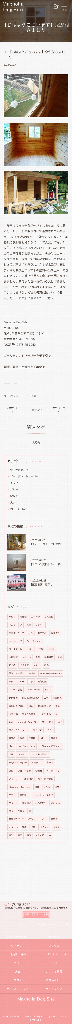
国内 (46, 665)
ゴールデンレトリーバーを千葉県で (27, 355)
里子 (60, 722)
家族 (57, 706)
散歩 (22, 738)
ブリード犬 (47, 722)
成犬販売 (57, 698)
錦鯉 (11, 771)
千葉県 (32, 738)
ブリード (13, 803)
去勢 (46, 698)
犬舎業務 (24, 665)
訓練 (37, 787)
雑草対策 (28, 779)
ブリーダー (14, 779)
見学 (11, 835)
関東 (57, 787)
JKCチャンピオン (26, 746)
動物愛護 (13, 698)
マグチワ (26, 657)
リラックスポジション (51, 746)
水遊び (41, 649)
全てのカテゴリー (20, 469)
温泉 (37, 657)
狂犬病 (12, 665)
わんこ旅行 (41, 803)
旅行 (31, 706)
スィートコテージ (40, 754)
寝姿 (24, 827)
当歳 (29, 625)
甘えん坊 (39, 835)
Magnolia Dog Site (28, 722)
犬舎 (33, 396)
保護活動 (13, 714)
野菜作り (55, 633)
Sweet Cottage (34, 641)
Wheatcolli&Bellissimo (51, 673)
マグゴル (13, 827)
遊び (11, 746)
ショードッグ (24, 771)
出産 (11, 754)
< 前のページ (13, 410)
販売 (20, 835)
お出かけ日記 (18, 509)
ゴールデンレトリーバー (17, 396)
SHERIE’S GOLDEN (31, 698)
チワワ (14, 483)
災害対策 (48, 657)
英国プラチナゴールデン (21, 633)
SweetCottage (33, 689)
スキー (36, 665)
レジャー (39, 625)
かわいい (55, 803)
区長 (31, 681)
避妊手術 (46, 714)
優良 (29, 835)
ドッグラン (37, 762)
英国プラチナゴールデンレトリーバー (28, 819)
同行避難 (42, 681)
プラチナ (44, 827)
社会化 (52, 649)
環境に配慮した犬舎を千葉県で (24, 367)
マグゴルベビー (16, 681)
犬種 (33, 827)
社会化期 (37, 730)
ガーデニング (53, 771)
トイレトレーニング (43, 795)
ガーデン (35, 616)
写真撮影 (48, 616)
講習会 (54, 819)
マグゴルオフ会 (30, 714)
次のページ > (58, 410)
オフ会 (12, 795)
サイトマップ (54, 988)
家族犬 (14, 496)
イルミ (12, 625)
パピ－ (12, 616)
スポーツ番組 (15, 689)
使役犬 (38, 771)
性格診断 (13, 657)
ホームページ (15, 641)
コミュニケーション (19, 730)
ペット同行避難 (45, 779)
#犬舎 (36, 442)
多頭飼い (26, 803)
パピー (14, 489)
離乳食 (23, 616)
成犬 (11, 811)
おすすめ (42, 633)
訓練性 (50, 762)
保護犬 (21, 811)
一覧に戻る (36, 410)
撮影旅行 (24, 795)
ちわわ (48, 689)
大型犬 (56, 827)
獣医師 (12, 738)
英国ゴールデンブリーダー (22, 673)
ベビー (43, 738)
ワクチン (22, 754)
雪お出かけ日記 (16, 706)
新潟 (11, 722)
